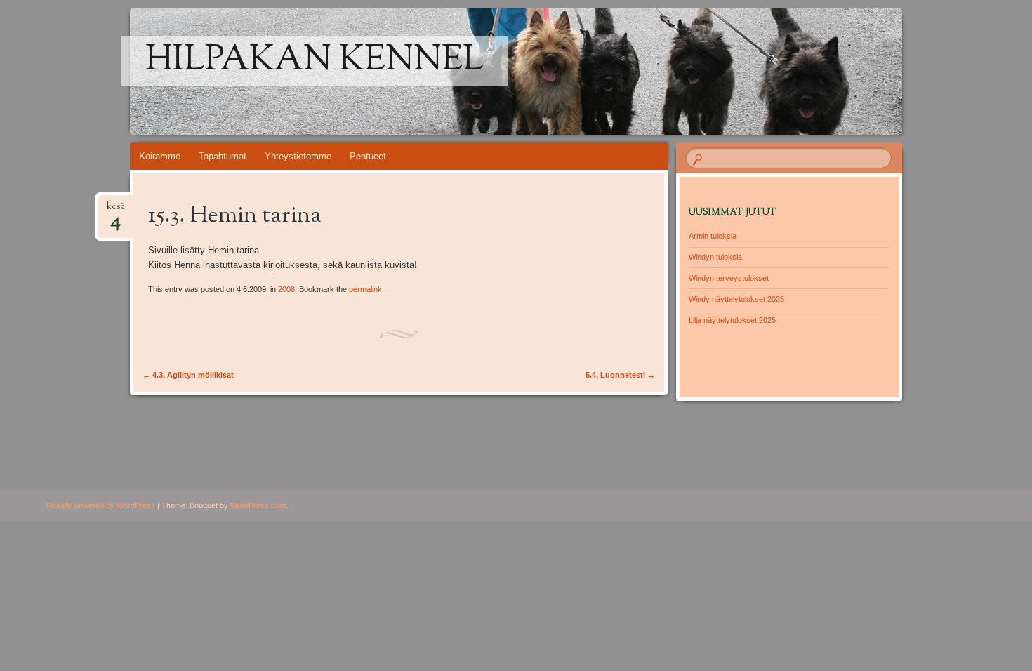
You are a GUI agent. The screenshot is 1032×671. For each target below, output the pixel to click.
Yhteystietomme (298, 156)
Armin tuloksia (712, 236)
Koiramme (159, 156)
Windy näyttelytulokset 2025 (736, 299)
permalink (365, 289)
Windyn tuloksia (715, 257)
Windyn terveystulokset (729, 278)
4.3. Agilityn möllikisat (188, 375)
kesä (116, 211)
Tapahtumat (222, 156)
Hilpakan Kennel (314, 61)
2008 (286, 289)
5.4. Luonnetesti (620, 375)
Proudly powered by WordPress (100, 505)
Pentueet (368, 156)
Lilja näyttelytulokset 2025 (732, 320)
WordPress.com (258, 505)
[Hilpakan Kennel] (542, 71)
